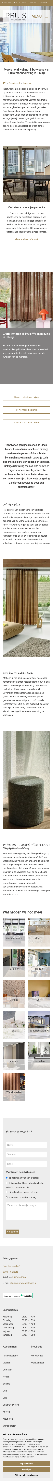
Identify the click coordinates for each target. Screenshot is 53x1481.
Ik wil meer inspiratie (26, 410)
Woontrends (37, 1355)
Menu (37, 16)
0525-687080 (19, 1277)
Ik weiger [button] (26, 1469)
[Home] (4, 83)
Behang (14, 999)
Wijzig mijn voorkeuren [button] (26, 1475)
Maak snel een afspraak (26, 239)
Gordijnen (13, 968)
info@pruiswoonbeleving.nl (23, 1283)
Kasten (14, 1061)
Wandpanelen (14, 1092)
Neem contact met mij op (26, 397)
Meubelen (39, 1061)
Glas (13, 1030)
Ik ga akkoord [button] (26, 1463)
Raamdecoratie (14, 938)
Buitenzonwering (39, 1030)
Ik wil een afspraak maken (26, 422)
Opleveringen (37, 1362)
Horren (39, 968)
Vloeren (39, 938)
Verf (39, 999)
